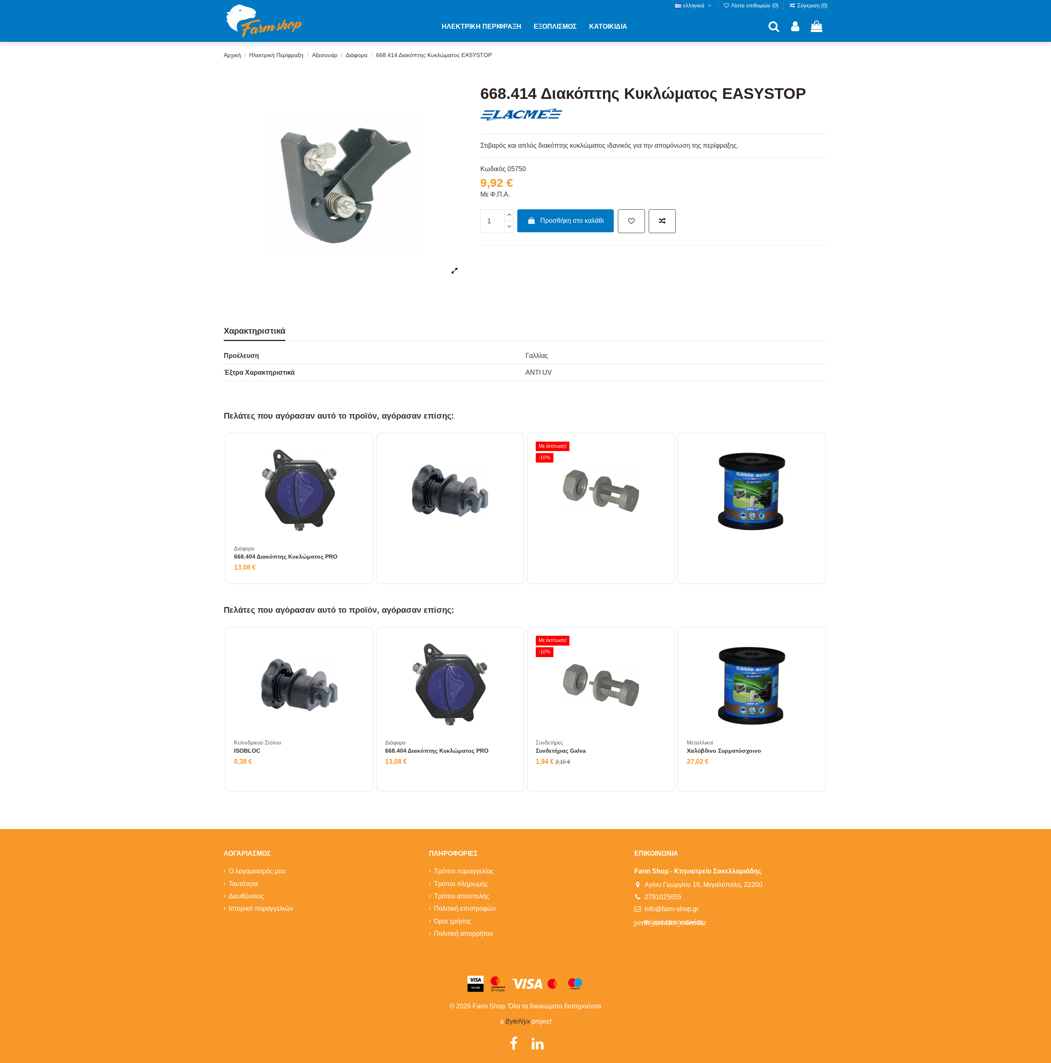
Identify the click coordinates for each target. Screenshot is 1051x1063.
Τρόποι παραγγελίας (464, 871)
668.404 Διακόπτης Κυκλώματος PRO (285, 556)
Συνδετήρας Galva (561, 750)
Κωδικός (493, 168)
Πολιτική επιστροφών (465, 908)
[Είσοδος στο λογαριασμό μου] (795, 27)
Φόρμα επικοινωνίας (670, 922)
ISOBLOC (247, 750)
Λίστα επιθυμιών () (755, 5)
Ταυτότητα (243, 883)
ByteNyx (517, 1021)
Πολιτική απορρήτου (463, 933)
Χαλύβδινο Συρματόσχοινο (724, 750)
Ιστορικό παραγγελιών (261, 908)
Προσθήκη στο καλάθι (572, 220)
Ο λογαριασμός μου (257, 871)
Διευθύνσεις (246, 896)
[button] (482, 27)
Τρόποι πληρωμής (461, 883)
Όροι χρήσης (452, 921)
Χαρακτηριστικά (254, 330)
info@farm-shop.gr (671, 908)
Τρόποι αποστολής (461, 896)
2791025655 (663, 896)
